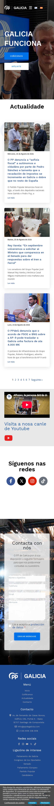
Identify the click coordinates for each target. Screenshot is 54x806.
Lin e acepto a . (28, 626)
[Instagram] (32, 481)
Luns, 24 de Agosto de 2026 (19, 325)
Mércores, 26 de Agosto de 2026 (21, 154)
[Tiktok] (43, 481)
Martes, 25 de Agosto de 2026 (20, 240)
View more (34, 799)
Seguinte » (37, 379)
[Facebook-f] (10, 481)
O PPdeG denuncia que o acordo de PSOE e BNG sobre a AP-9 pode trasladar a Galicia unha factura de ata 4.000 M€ (26, 337)
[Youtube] (27, 744)
